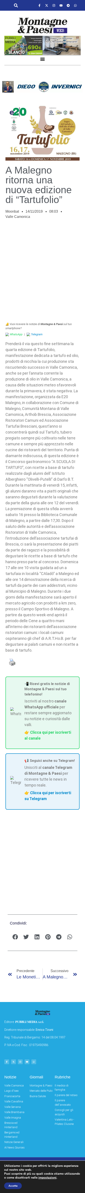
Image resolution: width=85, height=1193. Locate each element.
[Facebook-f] (39, 5)
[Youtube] (61, 5)
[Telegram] (68, 5)
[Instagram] (54, 5)
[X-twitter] (47, 5)
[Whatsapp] (75, 5)
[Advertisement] (42, 272)
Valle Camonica (17, 217)
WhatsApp (16, 334)
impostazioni (47, 1178)
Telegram (36, 334)
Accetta (12, 1186)
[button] (15, 5)
